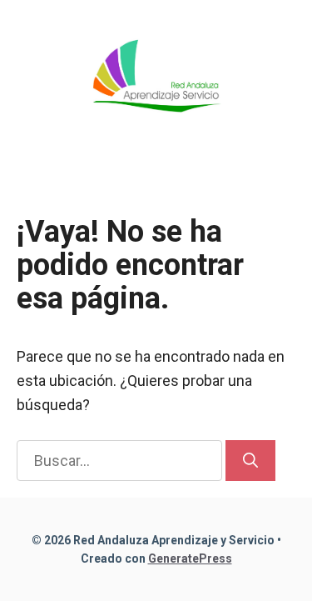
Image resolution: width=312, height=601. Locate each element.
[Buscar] (250, 460)
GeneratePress (190, 558)
